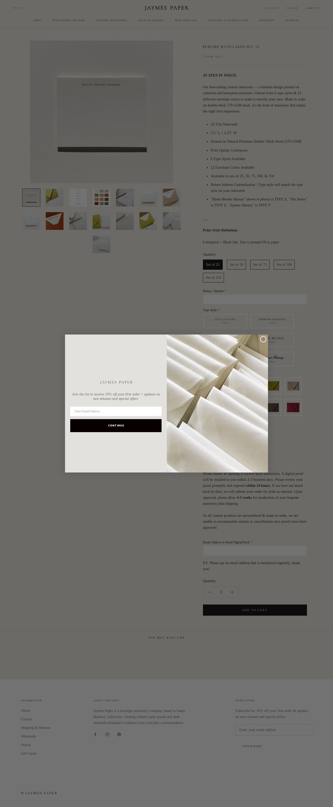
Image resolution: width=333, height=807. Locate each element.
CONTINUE (116, 425)
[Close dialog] (263, 339)
